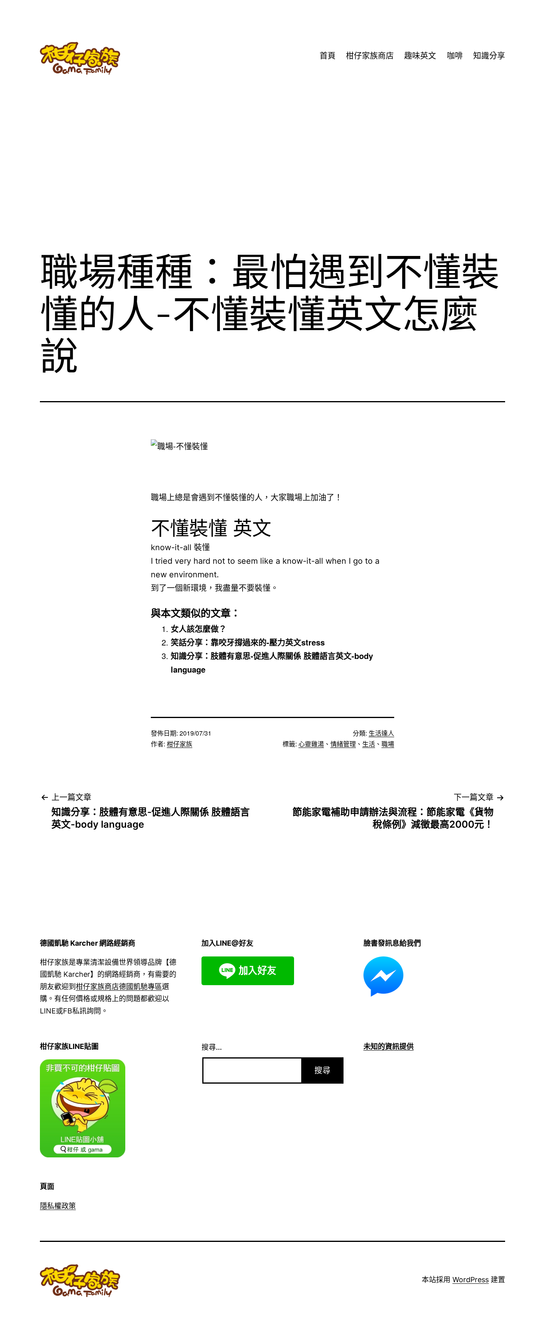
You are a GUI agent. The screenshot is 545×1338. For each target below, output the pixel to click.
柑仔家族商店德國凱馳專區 (119, 986)
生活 (368, 743)
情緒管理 (343, 743)
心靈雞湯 (311, 743)
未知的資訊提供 (388, 1046)
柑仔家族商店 (370, 56)
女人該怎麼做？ (199, 628)
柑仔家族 (179, 743)
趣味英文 (420, 56)
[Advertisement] (272, 179)
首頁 (328, 56)
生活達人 (381, 733)
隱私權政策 (58, 1206)
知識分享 (489, 56)
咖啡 (455, 56)
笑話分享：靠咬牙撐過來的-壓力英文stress (248, 642)
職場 (387, 743)
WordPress (470, 1279)
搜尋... (211, 1047)
